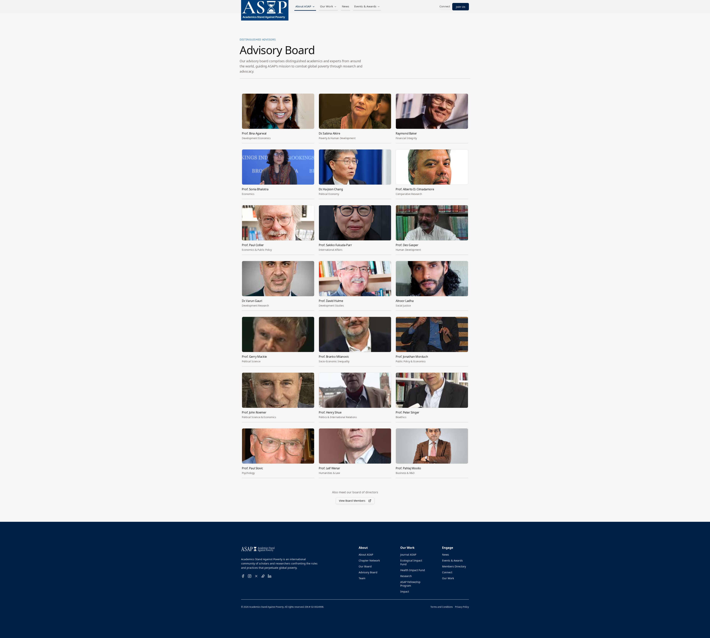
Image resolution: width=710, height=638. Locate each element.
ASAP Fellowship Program (410, 583)
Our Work (326, 6)
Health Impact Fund (412, 570)
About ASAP (303, 6)
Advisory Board (368, 572)
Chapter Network (369, 560)
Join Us (460, 6)
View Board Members (352, 500)
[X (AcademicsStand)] (256, 576)
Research (406, 576)
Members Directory (454, 566)
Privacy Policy (462, 606)
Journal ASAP (408, 554)
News (345, 6)
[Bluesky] (263, 576)
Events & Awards (365, 6)
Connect (447, 572)
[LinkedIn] (269, 576)
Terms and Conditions (441, 606)
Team (362, 578)
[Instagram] (249, 576)
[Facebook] (243, 576)
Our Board (365, 566)
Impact (404, 591)
